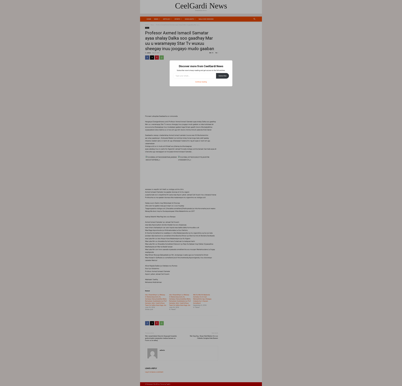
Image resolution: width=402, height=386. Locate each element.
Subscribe (222, 76)
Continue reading (201, 82)
